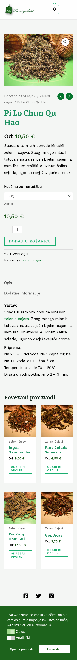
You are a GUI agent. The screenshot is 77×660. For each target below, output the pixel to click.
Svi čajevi (28, 96)
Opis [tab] (8, 283)
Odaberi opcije (18, 468)
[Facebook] (25, 595)
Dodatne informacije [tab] (22, 293)
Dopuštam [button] (54, 649)
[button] (65, 42)
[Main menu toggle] (68, 9)
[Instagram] (51, 595)
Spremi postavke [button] (22, 649)
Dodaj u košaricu (30, 241)
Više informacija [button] (39, 625)
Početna (11, 96)
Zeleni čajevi (32, 260)
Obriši (8, 204)
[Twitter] (38, 595)
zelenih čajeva (16, 319)
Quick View (20, 433)
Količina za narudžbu (23, 186)
